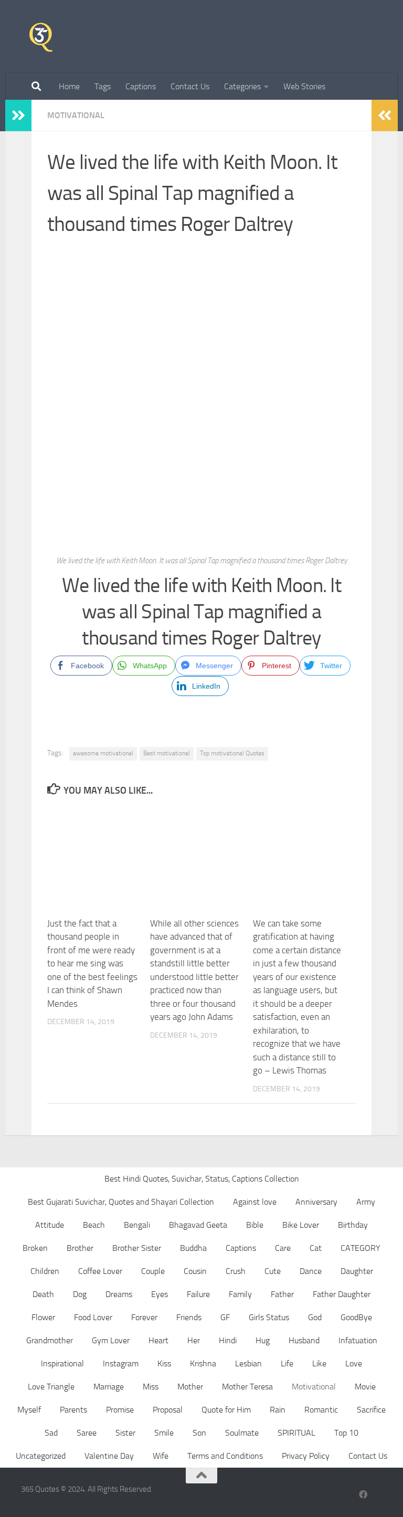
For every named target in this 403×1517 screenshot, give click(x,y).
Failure (198, 1294)
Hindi (228, 1340)
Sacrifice (371, 1410)
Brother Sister (136, 1248)
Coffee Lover (100, 1271)
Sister (125, 1433)
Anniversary (316, 1202)
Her (193, 1340)
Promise (120, 1410)
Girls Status (269, 1317)
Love (353, 1363)
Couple (153, 1271)
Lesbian (248, 1363)
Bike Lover (300, 1225)
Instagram (121, 1363)
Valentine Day (109, 1456)
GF (225, 1317)
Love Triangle (51, 1387)
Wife (160, 1456)
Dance (311, 1271)
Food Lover (93, 1317)
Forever (144, 1317)
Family (240, 1294)
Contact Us (190, 86)
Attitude (49, 1225)
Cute (272, 1271)
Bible (254, 1225)
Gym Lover (111, 1340)
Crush (236, 1271)
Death (43, 1294)
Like (319, 1363)
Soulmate (242, 1433)
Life (287, 1363)
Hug (263, 1340)
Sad (51, 1433)
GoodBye (356, 1317)
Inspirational (62, 1363)
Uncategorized (41, 1456)
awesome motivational (103, 753)
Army (365, 1202)
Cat (316, 1248)
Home (69, 86)
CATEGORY (360, 1248)
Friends (189, 1317)
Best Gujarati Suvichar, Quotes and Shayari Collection (121, 1202)
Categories (242, 86)
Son (199, 1433)
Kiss (164, 1363)
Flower (43, 1317)
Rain (277, 1410)
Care (283, 1248)
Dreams (118, 1294)
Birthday (353, 1225)
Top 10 (346, 1433)
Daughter (357, 1271)
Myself (29, 1410)
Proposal (168, 1410)
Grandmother (49, 1340)
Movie (365, 1387)
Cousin (195, 1271)
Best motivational (166, 753)
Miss (150, 1387)
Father (282, 1294)
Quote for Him (226, 1410)
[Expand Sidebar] (18, 115)
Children (44, 1271)
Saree (87, 1433)
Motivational (75, 115)
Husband (304, 1340)
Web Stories (304, 86)
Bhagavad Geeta (198, 1225)
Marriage (108, 1387)
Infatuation (357, 1340)
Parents (73, 1410)
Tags (102, 86)
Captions (140, 86)
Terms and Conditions (225, 1456)
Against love (255, 1202)
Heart (158, 1340)
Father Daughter (341, 1294)
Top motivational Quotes (232, 753)
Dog (80, 1294)
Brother (80, 1248)
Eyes (159, 1294)
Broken (35, 1248)
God (315, 1317)
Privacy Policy (306, 1456)
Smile (164, 1433)
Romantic (321, 1410)
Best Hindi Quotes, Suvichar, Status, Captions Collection (201, 1179)
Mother (190, 1387)
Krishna (203, 1363)
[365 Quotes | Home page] (41, 36)
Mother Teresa (247, 1387)
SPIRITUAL (296, 1433)
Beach (94, 1225)
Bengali (137, 1225)
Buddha (193, 1248)
